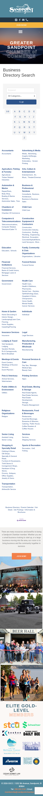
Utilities (4, 393)
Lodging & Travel (9, 341)
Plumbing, (26, 235)
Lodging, (5, 346)
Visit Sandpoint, (7, 344)
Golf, (33, 448)
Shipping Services (29, 440)
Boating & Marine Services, (8, 197)
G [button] (20, 117)
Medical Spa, (27, 368)
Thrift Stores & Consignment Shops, (10, 465)
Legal (24, 332)
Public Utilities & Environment (9, 388)
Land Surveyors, (28, 242)
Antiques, (12, 473)
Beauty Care (27, 370)
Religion (5, 416)
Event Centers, (7, 362)
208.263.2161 (20, 789)
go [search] (23, 102)
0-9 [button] (7, 111)
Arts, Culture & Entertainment (28, 170)
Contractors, (26, 232)
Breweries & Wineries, (30, 421)
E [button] (34, 111)
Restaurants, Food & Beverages (30, 412)
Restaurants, (27, 416)
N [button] (29, 122)
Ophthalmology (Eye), (30, 294)
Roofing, (35, 232)
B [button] (19, 111)
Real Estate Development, (27, 399)
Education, (6, 251)
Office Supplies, (8, 476)
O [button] (34, 122)
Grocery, (5, 473)
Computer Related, (9, 227)
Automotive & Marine (8, 186)
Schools (13, 251)
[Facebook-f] (20, 20)
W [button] (24, 132)
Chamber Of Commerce (11, 213)
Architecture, (27, 197)
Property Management (30, 405)
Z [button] (24, 138)
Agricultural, (6, 175)
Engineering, (35, 235)
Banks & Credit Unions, (10, 270)
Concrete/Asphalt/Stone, (31, 240)
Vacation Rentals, (8, 349)
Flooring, (5, 322)
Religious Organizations (8, 412)
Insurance (5, 335)
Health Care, (27, 284)
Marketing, (26, 158)
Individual (25, 315)
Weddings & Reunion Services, (10, 366)
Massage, (33, 365)
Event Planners (7, 370)
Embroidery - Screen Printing (30, 162)
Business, (36, 194)
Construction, (27, 227)
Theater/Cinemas (34, 177)
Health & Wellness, (29, 286)
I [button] (29, 117)
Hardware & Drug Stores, (8, 470)
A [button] (14, 111)
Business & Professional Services (28, 188)
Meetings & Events (10, 359)
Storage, (25, 402)
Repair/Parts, (7, 191)
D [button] (29, 111)
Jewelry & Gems (8, 478)
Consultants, (27, 194)
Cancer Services (28, 306)
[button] (20, 31)
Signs (24, 379)
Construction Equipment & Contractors (28, 221)
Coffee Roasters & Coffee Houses (29, 427)
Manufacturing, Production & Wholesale (29, 344)
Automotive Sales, (8, 201)
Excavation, (34, 237)
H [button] (25, 117)
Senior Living (8, 434)
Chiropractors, (27, 299)
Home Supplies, (8, 324)
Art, (35, 175)
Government (7, 281)
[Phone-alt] (27, 20)
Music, (24, 177)
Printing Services (30, 376)
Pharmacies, (27, 289)
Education (6, 248)
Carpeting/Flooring (9, 327)
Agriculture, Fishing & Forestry (11, 170)
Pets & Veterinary (9, 376)
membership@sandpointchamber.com (21, 792)
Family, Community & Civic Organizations (30, 250)
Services (26, 434)
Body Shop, (6, 194)
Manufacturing (27, 350)
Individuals (27, 311)
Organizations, (27, 256)
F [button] (15, 117)
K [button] (14, 122)
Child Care (27, 207)
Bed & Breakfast (8, 354)
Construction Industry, (30, 230)
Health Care (27, 281)
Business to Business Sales (30, 200)
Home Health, (27, 301)
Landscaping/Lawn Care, (11, 319)
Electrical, (25, 237)
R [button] (24, 127)
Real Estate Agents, (29, 393)
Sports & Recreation (31, 445)
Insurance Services (10, 332)
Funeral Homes (29, 262)
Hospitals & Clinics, (29, 296)
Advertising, (32, 154)
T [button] (34, 127)
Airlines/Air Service (9, 489)
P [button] (14, 127)
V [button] (19, 132)
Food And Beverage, (30, 419)
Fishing (25, 451)
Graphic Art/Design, (29, 156)
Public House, (35, 424)
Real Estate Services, (30, 395)
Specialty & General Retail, (9, 457)
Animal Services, (8, 379)
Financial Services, (9, 268)
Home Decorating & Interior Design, (9, 316)
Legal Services (27, 335)
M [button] (24, 122)
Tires (18, 201)
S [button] (29, 127)
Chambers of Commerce (7, 208)
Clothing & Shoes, (8, 451)
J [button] (33, 117)
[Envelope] (23, 20)
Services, (25, 437)
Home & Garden (9, 311)
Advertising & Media (31, 151)
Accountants (7, 151)
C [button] (24, 111)
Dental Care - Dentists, (30, 291)
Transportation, (7, 487)
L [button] (19, 122)
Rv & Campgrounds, (9, 351)
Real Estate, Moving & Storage (31, 388)
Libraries (37, 256)
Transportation (8, 484)
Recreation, (26, 448)
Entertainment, (27, 175)
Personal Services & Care (31, 360)
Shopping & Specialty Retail (9, 446)
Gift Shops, (6, 454)
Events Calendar (27, 507)
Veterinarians (7, 381)
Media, (24, 154)
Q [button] (19, 127)
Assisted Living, (7, 437)
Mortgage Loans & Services (9, 274)
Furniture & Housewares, (11, 461)
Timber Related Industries (7, 179)
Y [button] (34, 132)
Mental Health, (27, 303)
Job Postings (18, 510)
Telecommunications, (10, 224)
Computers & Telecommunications (11, 219)
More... (38, 242)
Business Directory (12, 507)
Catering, (25, 424)
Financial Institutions (7, 263)
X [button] (29, 132)
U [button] (14, 132)
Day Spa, (25, 365)
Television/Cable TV (9, 229)
